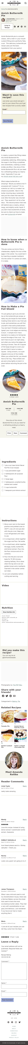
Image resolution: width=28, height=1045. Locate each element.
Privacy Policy (14, 1037)
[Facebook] (12, 1022)
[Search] (25, 3)
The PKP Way (17, 685)
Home (2, 9)
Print (9, 433)
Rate (15, 433)
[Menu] (2, 3)
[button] (11, 395)
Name (4, 983)
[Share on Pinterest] (21, 26)
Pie (6, 9)
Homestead (14, 1030)
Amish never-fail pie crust (13, 176)
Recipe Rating (6, 955)
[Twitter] (19, 1022)
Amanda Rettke (11, 18)
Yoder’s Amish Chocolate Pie (19, 746)
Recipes (14, 1033)
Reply (25, 786)
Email (4, 109)
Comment (23, 433)
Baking (7, 21)
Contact (14, 1035)
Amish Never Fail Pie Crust (19, 726)
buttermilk (11, 214)
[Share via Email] (25, 26)
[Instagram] (16, 1022)
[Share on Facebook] (14, 26)
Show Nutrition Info (9, 612)
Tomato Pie (5, 726)
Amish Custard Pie (6, 746)
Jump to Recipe (7, 26)
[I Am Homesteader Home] (14, 3)
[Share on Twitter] (18, 26)
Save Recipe (7, 121)
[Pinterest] (8, 1022)
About (14, 1028)
